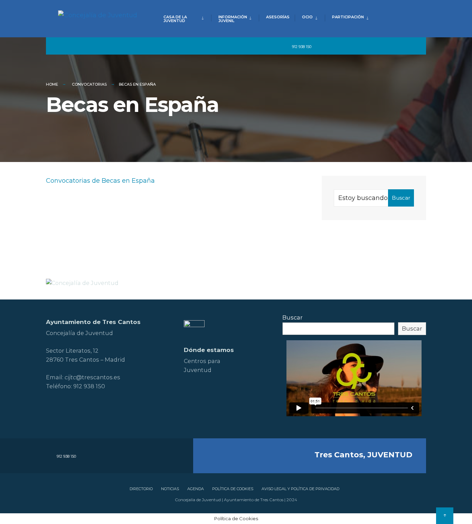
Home (52, 84)
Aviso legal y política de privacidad (300, 488)
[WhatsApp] (397, 46)
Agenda (195, 488)
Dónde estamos (209, 349)
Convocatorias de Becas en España (100, 180)
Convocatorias (89, 84)
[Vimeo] (384, 46)
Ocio (307, 17)
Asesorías (278, 17)
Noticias (170, 488)
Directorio (141, 488)
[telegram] (321, 46)
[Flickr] (359, 46)
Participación (348, 17)
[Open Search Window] (409, 46)
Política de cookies (232, 488)
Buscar (401, 197)
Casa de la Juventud (175, 19)
